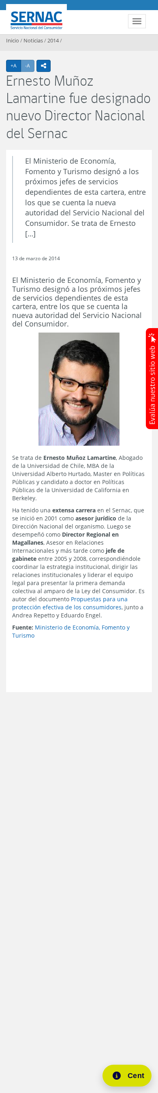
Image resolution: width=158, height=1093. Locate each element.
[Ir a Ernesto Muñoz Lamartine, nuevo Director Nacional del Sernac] (79, 389)
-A (29, 65)
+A (16, 65)
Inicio (12, 40)
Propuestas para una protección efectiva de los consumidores (70, 603)
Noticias (33, 40)
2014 (53, 40)
